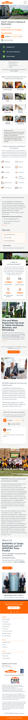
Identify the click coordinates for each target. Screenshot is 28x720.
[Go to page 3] (11, 445)
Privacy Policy (5, 655)
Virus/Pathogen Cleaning (10, 133)
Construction (5, 628)
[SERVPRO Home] (7, 2)
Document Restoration (19, 136)
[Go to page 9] (18, 445)
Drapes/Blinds (7, 138)
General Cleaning (6, 635)
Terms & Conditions (6, 653)
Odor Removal (14, 138)
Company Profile (6, 642)
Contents (6, 141)
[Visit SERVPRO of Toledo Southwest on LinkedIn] (11, 612)
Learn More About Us (9, 234)
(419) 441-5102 (13, 351)
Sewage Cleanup (8, 132)
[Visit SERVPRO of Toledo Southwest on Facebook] (17, 612)
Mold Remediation (6, 624)
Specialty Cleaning (6, 633)
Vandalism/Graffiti (17, 140)
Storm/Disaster (5, 626)
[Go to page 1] (9, 445)
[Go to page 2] (10, 445)
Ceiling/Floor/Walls (8, 136)
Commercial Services (9, 241)
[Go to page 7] (16, 445)
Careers (4, 644)
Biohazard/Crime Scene (18, 132)
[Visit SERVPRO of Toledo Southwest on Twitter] (14, 612)
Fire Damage (5, 621)
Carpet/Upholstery (13, 135)
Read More (7, 568)
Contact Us (4, 647)
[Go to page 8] (17, 445)
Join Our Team (7, 237)
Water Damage (6, 619)
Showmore (4, 225)
